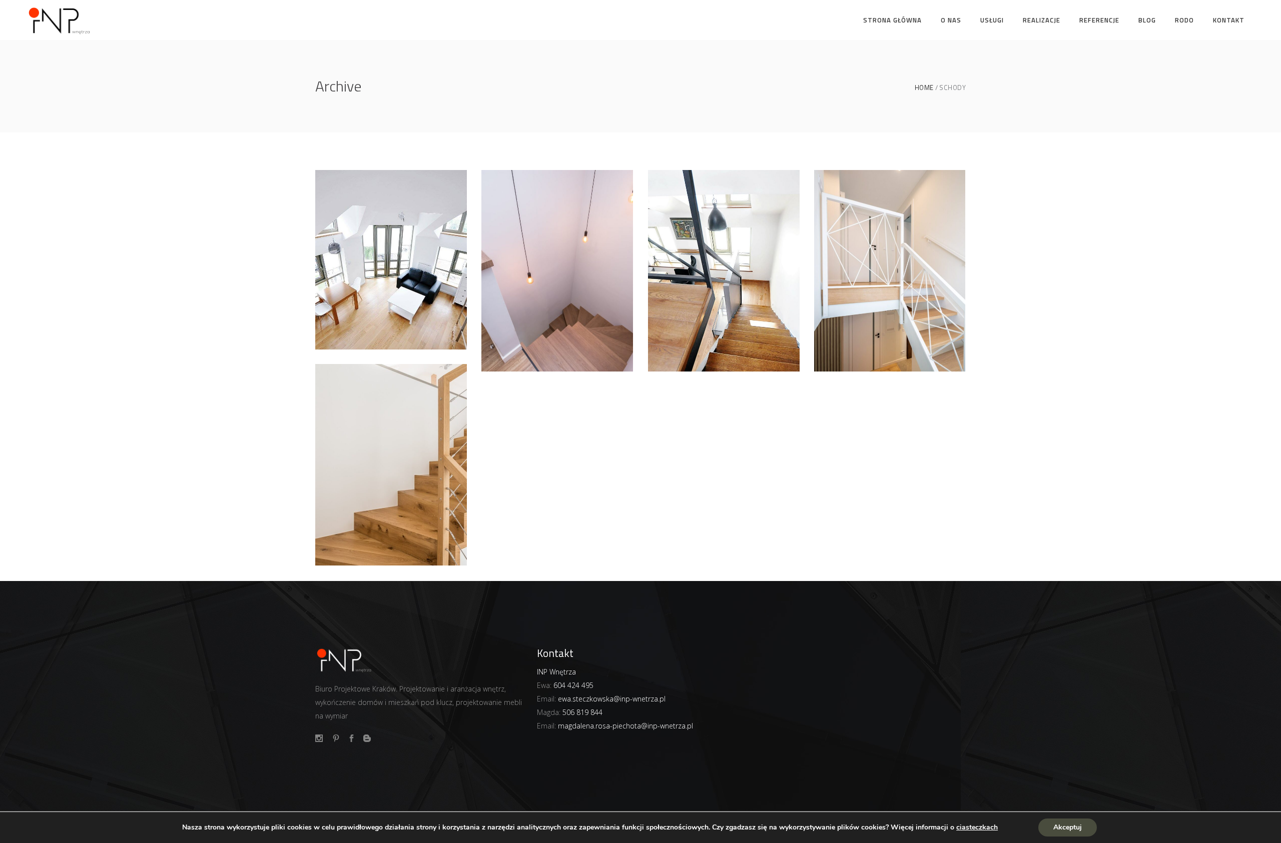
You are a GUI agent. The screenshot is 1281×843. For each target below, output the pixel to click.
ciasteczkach (977, 827)
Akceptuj (1067, 827)
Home (924, 87)
